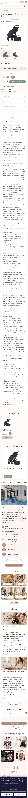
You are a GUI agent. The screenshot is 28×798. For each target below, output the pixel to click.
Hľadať (23, 6)
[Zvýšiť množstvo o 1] (7, 80)
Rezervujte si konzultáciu (13, 580)
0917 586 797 (8, 556)
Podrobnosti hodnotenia (10, 19)
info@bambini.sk (17, 556)
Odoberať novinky (13, 738)
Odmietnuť (7, 794)
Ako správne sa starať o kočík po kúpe (12, 641)
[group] (11, 477)
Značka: (6, 22)
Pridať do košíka (17, 81)
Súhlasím (20, 794)
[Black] (5, 53)
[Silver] (14, 53)
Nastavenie (13, 790)
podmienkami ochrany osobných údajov (15, 743)
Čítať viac (5, 669)
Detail (7, 451)
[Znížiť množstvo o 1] (3, 80)
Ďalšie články (13, 719)
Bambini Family (13, 68)
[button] (11, 487)
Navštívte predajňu (13, 576)
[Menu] (24, 2)
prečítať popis (5, 45)
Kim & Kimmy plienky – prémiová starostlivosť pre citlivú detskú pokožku (11, 687)
